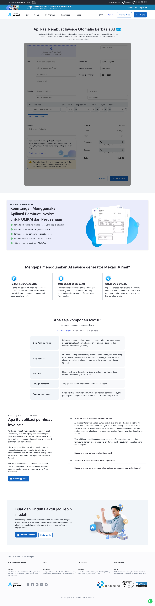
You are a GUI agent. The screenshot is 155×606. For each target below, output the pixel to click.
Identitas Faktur (63, 331)
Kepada (30, 91)
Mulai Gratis (140, 15)
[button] (102, 15)
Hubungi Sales (124, 15)
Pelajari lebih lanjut (36, 153)
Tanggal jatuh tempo (86, 75)
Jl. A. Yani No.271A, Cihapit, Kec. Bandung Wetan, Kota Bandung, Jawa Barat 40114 (94, 572)
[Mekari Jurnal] (14, 14)
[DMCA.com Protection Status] (141, 584)
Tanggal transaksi (85, 68)
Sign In (110, 15)
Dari (28, 62)
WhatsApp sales (20, 478)
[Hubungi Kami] (149, 601)
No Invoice (83, 62)
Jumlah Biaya (92, 331)
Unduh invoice (119, 178)
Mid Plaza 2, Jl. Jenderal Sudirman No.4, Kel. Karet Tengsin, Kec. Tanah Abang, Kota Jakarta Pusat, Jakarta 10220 (24, 573)
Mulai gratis (45, 535)
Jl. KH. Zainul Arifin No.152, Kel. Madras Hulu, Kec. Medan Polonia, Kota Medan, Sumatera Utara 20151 (130, 572)
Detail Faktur (78, 331)
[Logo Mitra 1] (34, 2)
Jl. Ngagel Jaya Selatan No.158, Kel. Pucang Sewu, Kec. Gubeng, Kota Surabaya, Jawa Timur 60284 (59, 572)
